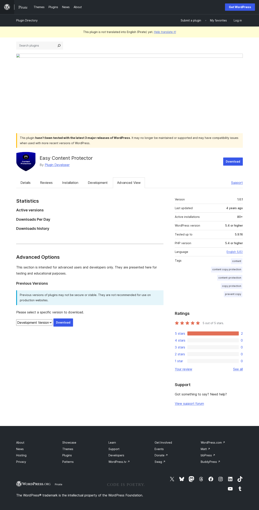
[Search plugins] (59, 46)
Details (25, 183)
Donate (161, 455)
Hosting (21, 455)
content (236, 261)
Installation (70, 183)
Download (233, 161)
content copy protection (226, 269)
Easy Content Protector (66, 158)
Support (237, 183)
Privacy (21, 461)
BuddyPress (210, 461)
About (20, 442)
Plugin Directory (27, 20)
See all (238, 369)
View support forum (189, 403)
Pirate (58, 484)
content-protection (229, 277)
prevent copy (233, 294)
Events (159, 449)
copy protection (231, 285)
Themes (67, 449)
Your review (183, 369)
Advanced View (129, 183)
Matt (205, 449)
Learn (112, 442)
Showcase (69, 442)
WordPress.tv (119, 461)
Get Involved (163, 442)
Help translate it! (165, 32)
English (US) (235, 251)
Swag (160, 461)
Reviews (46, 183)
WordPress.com (213, 442)
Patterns (68, 461)
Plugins (67, 455)
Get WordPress (240, 7)
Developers (116, 455)
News (20, 449)
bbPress (208, 455)
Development (98, 183)
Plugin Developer (57, 165)
